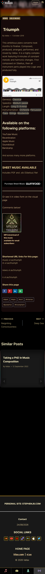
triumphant (20, 305)
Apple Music (8, 141)
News (5, 18)
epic (13, 299)
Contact (22, 519)
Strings (12, 113)
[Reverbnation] (17, 538)
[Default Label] (22, 538)
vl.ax (29, 554)
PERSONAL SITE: (13, 503)
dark (6, 299)
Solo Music (15, 18)
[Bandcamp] (28, 538)
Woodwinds (23, 113)
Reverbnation (9, 138)
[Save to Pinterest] (10, 291)
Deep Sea (39, 321)
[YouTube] (11, 538)
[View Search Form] (42, 2)
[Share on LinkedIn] (15, 291)
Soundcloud (8, 144)
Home (35, 2)
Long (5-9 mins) (19, 106)
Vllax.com (18, 554)
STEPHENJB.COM (31, 503)
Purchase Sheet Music (14, 184)
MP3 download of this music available (11, 238)
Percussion (35, 110)
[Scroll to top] (40, 565)
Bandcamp (7, 148)
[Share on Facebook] (4, 291)
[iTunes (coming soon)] (33, 538)
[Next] (41, 381)
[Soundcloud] (6, 538)
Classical (17, 99)
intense (29, 299)
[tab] (17, 415)
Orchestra (24, 110)
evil (21, 299)
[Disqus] (22, 463)
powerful (8, 305)
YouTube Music (10, 134)
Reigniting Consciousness (8, 323)
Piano (5, 113)
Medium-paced (20, 103)
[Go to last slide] (4, 381)
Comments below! (11, 207)
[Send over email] (20, 291)
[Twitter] (39, 538)
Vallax (7, 36)
